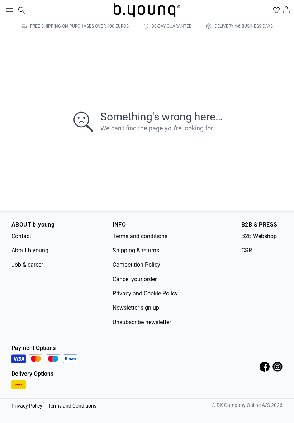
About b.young (29, 250)
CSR (246, 250)
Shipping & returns (136, 250)
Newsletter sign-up (136, 307)
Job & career (27, 264)
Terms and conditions (140, 236)
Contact (21, 236)
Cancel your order (135, 279)
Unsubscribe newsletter (142, 322)
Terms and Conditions (72, 406)
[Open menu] (7, 10)
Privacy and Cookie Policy (145, 293)
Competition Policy (136, 264)
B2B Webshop (259, 236)
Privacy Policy (26, 406)
